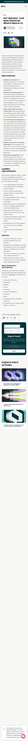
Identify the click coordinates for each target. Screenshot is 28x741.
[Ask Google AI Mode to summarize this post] (14, 317)
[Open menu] (25, 6)
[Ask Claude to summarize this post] (7, 317)
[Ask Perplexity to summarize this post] (11, 317)
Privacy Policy (11, 737)
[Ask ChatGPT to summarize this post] (3, 317)
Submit (14, 351)
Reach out (12, 274)
